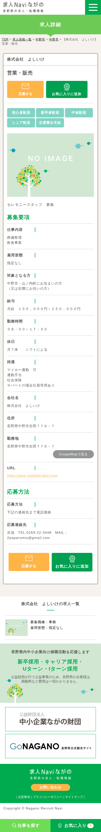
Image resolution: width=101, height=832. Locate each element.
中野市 (40, 39)
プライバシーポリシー (47, 797)
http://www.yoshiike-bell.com (32, 475)
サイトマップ (74, 797)
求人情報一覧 (22, 39)
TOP (5, 39)
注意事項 (24, 797)
